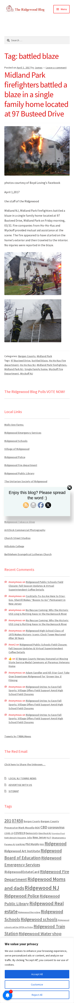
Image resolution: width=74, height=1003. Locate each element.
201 (7, 820)
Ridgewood (56, 843)
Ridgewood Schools (16, 441)
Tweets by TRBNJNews (17, 736)
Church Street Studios (17, 538)
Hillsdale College (14, 546)
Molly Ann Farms (14, 424)
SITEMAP (14, 791)
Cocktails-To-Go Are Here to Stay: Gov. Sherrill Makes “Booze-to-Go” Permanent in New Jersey (37, 599)
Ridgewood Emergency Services (22, 432)
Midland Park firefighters (51, 365)
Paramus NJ (10, 844)
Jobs (29, 837)
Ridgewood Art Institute (22, 851)
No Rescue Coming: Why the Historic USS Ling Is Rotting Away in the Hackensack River (38, 612)
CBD (43, 827)
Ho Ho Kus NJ (27, 365)
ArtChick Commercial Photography (24, 530)
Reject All (37, 995)
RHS (42, 844)
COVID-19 (8, 833)
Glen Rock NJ (44, 833)
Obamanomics (59, 837)
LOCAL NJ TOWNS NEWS (22, 778)
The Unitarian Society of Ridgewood (25, 481)
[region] (37, 970)
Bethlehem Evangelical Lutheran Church (28, 554)
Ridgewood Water (35, 933)
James (39, 67)
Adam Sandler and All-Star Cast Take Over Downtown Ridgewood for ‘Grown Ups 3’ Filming (39, 676)
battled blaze (40, 360)
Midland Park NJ (13, 369)
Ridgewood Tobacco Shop (19, 522)
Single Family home (35, 369)
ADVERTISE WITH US (20, 785)
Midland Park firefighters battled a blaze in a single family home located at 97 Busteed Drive (36, 94)
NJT (49, 837)
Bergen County (26, 356)
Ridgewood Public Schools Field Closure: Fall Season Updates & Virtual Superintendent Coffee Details (36, 585)
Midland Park (44, 356)
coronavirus (56, 827)
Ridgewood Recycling (29, 912)
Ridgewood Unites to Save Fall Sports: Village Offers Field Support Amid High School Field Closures (36, 690)
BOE (37, 827)
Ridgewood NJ (42, 887)
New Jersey (39, 837)
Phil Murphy (32, 844)
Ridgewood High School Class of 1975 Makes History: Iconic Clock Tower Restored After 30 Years (37, 634)
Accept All (37, 974)
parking (20, 844)
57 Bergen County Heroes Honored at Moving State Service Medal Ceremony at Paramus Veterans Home (39, 662)
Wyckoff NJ (26, 373)
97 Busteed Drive (20, 360)
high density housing (15, 837)
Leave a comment (56, 67)
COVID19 (19, 833)
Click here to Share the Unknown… (25, 764)
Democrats (32, 833)
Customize (37, 984)
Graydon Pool (58, 833)
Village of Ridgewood (16, 449)
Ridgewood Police (14, 457)
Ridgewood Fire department (20, 465)
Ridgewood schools (39, 919)
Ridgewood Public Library (19, 473)
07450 (17, 820)
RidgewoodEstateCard (21, 872)
